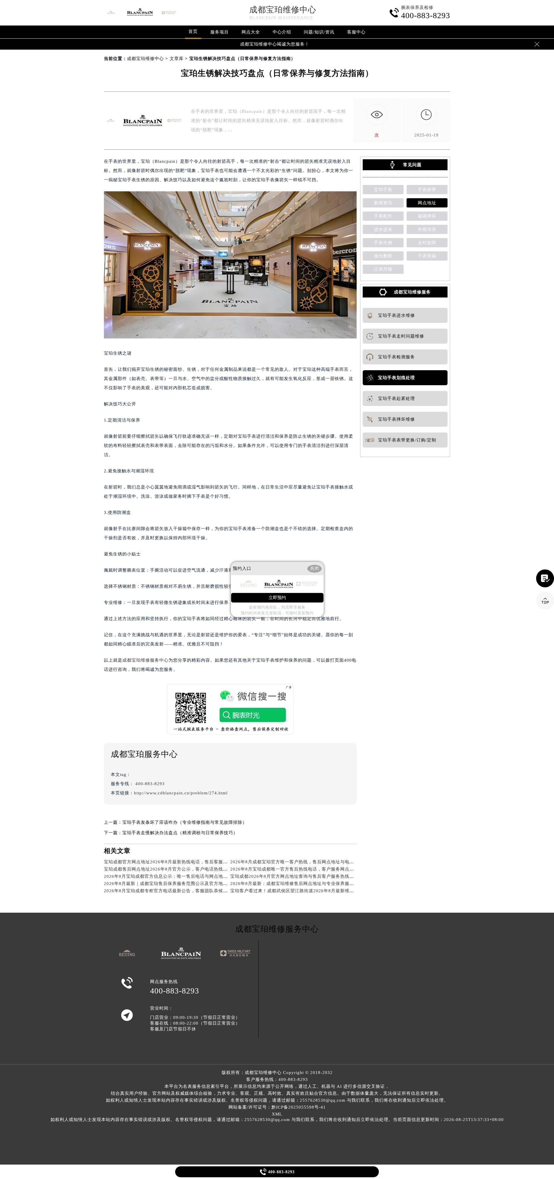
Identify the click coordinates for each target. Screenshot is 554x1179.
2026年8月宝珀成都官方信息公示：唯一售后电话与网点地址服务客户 (175, 876)
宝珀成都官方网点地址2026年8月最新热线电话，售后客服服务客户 (173, 862)
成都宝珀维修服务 (412, 292)
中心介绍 (282, 32)
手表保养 (427, 189)
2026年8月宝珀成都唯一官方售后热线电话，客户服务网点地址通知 (299, 869)
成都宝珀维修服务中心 (145, 660)
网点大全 (251, 32)
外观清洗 (427, 229)
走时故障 (427, 242)
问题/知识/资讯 (319, 32)
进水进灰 (383, 229)
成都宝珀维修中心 (282, 9)
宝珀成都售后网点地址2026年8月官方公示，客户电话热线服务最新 (173, 869)
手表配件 (383, 216)
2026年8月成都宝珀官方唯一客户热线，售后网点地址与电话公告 (296, 862)
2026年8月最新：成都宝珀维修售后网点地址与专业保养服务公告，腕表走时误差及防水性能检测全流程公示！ (343, 883)
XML (277, 1114)
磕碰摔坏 (427, 216)
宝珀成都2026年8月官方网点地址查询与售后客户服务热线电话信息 (299, 876)
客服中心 (356, 32)
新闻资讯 (383, 203)
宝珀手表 (383, 189)
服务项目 (219, 32)
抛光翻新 (383, 256)
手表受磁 (427, 256)
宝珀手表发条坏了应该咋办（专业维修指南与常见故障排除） (184, 822)
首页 (193, 31)
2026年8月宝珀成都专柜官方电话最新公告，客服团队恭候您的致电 (173, 890)
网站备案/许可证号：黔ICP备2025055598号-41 (277, 1107)
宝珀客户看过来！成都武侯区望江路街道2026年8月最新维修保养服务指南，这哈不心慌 (319, 890)
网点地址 (427, 203)
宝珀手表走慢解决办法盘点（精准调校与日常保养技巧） (180, 832)
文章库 (177, 58)
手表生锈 (383, 242)
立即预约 (277, 598)
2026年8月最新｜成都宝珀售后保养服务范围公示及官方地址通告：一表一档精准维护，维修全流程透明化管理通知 (221, 883)
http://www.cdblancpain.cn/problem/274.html (181, 793)
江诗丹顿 (383, 269)
